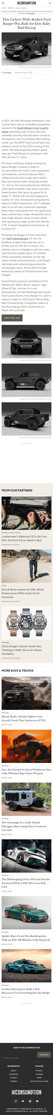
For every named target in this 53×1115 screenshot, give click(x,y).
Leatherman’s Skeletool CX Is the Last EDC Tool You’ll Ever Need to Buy (24, 538)
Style (4, 586)
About (13, 1071)
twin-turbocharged (17, 238)
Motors (11, 8)
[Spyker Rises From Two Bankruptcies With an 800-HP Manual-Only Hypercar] (26, 912)
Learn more (31, 13)
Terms (39, 1078)
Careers (13, 1081)
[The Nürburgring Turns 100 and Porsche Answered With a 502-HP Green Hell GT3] (26, 856)
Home (4, 8)
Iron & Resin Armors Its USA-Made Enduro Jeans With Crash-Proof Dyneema (23, 593)
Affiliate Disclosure (39, 1081)
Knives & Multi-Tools (11, 533)
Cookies (39, 1074)
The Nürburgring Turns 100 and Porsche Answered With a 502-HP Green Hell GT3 (26, 883)
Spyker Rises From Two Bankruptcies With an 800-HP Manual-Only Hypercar (26, 938)
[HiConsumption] (26, 3)
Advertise (13, 1074)
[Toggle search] (50, 3)
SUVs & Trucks (21, 8)
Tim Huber (7, 72)
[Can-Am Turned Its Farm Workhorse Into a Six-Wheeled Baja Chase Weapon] (26, 746)
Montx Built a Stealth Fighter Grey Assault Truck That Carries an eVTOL (24, 718)
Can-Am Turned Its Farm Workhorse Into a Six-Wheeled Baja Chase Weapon (26, 771)
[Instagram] (16, 1101)
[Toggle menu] (3, 3)
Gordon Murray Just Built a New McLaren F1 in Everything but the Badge (26, 991)
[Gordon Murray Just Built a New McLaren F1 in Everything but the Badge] (26, 965)
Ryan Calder (8, 725)
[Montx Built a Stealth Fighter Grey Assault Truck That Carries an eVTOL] (26, 693)
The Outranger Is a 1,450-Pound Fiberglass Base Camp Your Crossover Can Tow (24, 826)
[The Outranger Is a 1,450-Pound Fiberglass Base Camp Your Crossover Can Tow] (26, 799)
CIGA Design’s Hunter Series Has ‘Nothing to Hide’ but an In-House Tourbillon (22, 650)
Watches (5, 642)
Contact (13, 1078)
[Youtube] (37, 1101)
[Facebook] (30, 1101)
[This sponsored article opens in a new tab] (26, 513)
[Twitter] (23, 1101)
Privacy (39, 1071)
